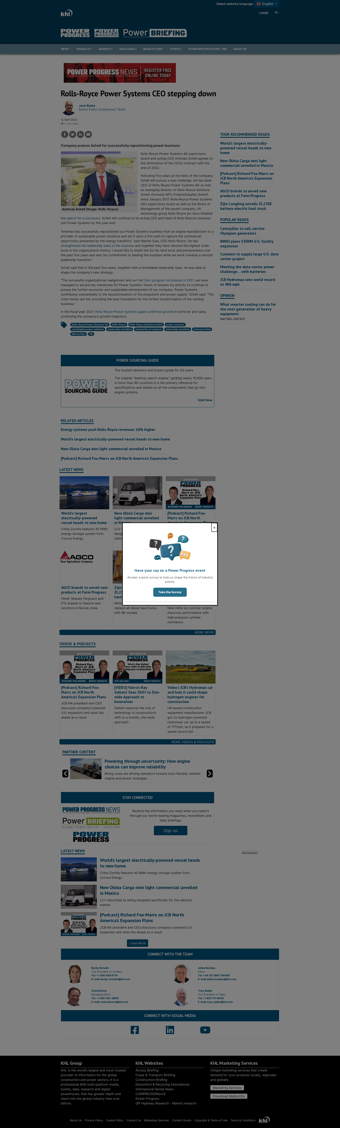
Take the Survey (170, 592)
